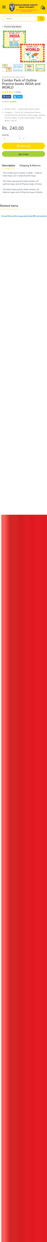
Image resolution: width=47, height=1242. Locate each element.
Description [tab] (8, 165)
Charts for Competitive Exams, (28, 112)
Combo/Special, (11, 115)
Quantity (5, 135)
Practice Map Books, (26, 118)
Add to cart (25, 146)
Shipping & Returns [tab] (30, 165)
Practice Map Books (12, 26)
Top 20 (14, 120)
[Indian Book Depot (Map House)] (23, 7)
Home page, (33, 115)
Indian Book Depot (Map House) (13, 77)
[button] (8, 92)
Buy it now (24, 154)
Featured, (23, 115)
